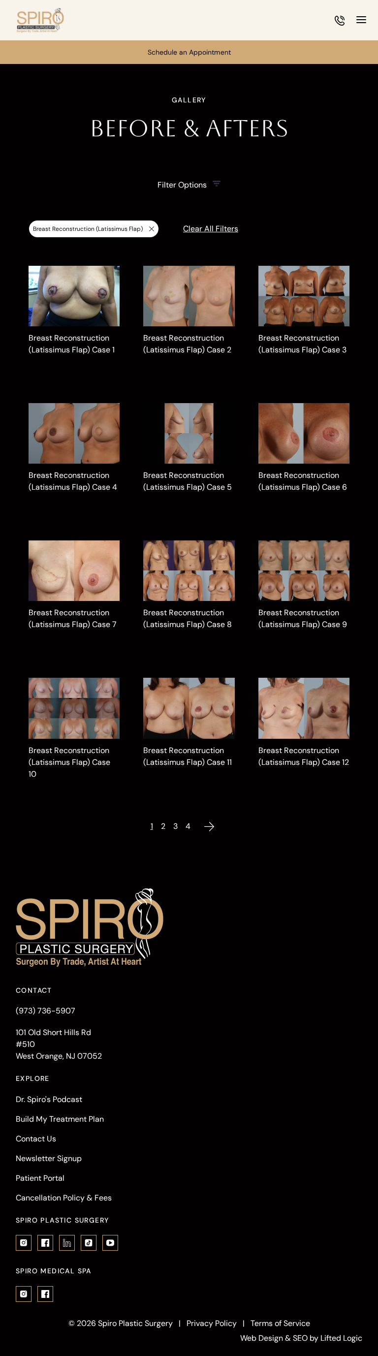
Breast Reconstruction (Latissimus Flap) (87, 231)
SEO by (305, 1338)
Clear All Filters (210, 228)
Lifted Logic (341, 1338)
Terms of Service (280, 1323)
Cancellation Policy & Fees (64, 1198)
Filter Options (182, 185)
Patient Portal (40, 1178)
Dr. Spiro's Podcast (49, 1099)
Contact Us (36, 1139)
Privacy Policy (212, 1323)
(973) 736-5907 (45, 1011)
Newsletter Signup (49, 1158)
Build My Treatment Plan (60, 1119)
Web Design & (265, 1338)
